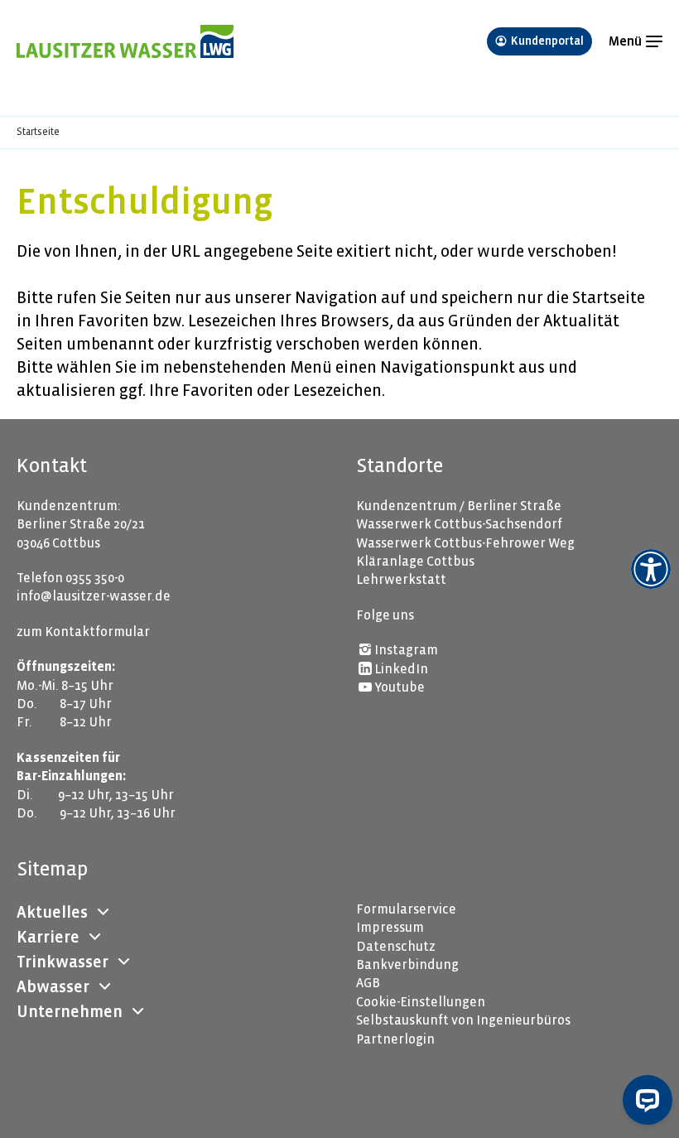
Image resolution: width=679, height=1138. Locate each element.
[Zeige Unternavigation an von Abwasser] (104, 987)
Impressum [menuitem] (390, 927)
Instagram (406, 650)
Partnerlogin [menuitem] (395, 1039)
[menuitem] (52, 912)
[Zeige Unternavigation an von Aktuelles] (103, 912)
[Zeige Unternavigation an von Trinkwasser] (123, 962)
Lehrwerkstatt (401, 579)
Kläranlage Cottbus (415, 561)
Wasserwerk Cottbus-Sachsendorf (459, 524)
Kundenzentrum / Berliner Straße (458, 506)
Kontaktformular (97, 631)
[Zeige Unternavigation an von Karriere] (94, 937)
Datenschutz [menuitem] (396, 946)
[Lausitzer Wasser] (243, 41)
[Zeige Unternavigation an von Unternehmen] (137, 1012)
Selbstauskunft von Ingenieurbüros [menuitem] (463, 1020)
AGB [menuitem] (368, 983)
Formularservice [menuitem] (406, 909)
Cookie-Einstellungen (420, 1002)
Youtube (399, 687)
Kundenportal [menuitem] (547, 41)
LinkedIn (401, 669)
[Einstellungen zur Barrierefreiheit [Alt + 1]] (651, 569)
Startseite (38, 132)
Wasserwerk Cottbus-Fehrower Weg (465, 543)
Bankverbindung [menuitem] (407, 964)
